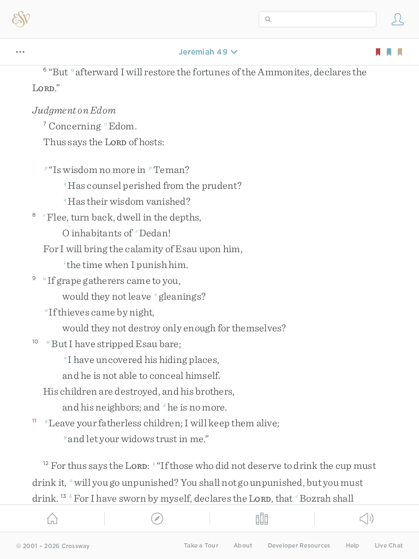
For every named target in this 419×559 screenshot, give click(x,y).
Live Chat (389, 545)
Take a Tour (201, 545)
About (243, 545)
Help (353, 545)
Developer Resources (299, 545)
